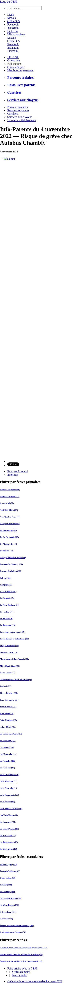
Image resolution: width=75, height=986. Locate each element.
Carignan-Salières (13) (10, 523)
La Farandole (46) (8, 591)
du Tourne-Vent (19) (9, 842)
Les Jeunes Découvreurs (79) (12, 632)
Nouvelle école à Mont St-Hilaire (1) (16, 679)
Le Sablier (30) (6, 618)
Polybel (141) (6, 885)
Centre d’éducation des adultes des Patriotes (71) (21, 954)
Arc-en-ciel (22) (7, 503)
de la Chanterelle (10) (9, 774)
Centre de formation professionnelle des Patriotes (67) (24, 948)
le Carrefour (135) (8, 912)
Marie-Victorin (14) (8, 652)
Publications (14, 63)
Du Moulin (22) (6, 551)
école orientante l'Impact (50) (13, 932)
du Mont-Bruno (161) (9, 905)
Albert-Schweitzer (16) (10, 490)
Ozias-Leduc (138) (8, 878)
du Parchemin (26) (8, 835)
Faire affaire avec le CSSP (22, 968)
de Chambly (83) (7, 891)
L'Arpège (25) (6, 585)
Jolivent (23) (5, 578)
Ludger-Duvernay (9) (9, 645)
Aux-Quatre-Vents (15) (10, 517)
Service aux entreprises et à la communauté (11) (21, 961)
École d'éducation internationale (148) (17, 925)
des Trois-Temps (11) (9, 815)
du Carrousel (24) (8, 822)
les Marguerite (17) (8, 849)
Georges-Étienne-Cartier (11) (13, 557)
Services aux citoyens (22, 100)
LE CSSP (13, 57)
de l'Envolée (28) (7, 761)
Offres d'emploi (21, 971)
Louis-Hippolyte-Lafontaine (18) (14, 639)
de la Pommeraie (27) (9, 795)
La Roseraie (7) (7, 598)
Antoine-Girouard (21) (10, 496)
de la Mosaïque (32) (8, 781)
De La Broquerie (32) (9, 537)
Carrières (14, 92)
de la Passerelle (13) (8, 788)
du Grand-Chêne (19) (9, 829)
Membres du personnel (20, 70)
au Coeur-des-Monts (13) (11, 734)
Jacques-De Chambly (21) (11, 564)
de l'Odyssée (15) (7, 768)
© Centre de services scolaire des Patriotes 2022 (34, 981)
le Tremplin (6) (6, 919)
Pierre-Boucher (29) (9, 693)
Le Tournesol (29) (7, 625)
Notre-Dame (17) (7, 673)
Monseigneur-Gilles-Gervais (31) (14, 659)
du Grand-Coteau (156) (10, 898)
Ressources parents (21, 85)
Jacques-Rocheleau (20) (10, 571)
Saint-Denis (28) (7, 713)
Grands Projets (15, 67)
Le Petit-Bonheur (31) (9, 605)
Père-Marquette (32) (9, 700)
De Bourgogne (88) (8, 530)
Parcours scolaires (20, 77)
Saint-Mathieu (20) (8, 720)
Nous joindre (19, 975)
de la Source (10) (7, 802)
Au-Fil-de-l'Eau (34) (9, 510)
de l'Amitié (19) (7, 747)
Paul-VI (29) (5, 686)
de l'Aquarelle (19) (8, 754)
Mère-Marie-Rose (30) (10, 666)
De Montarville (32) (8, 544)
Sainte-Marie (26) (8, 727)
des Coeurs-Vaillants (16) (11, 808)
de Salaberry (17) (7, 740)
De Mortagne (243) (8, 864)
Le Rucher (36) (6, 612)
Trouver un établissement (21, 120)
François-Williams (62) (10, 871)
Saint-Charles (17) (8, 707)
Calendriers (13, 60)
